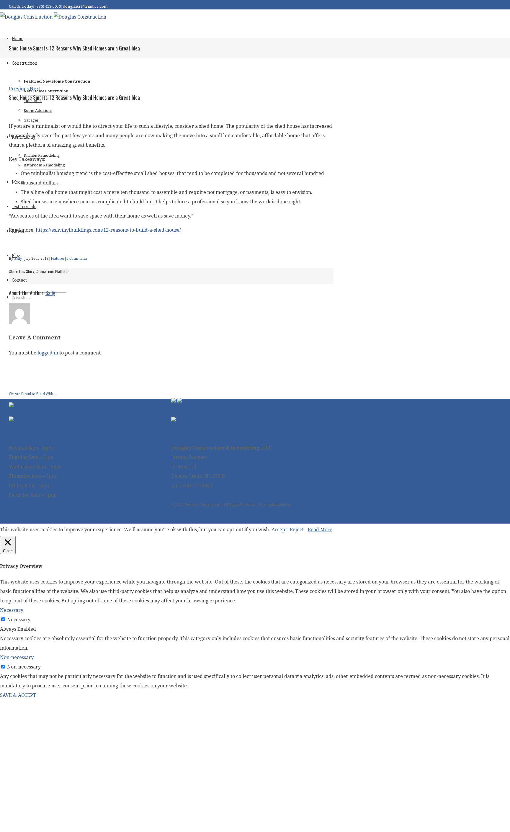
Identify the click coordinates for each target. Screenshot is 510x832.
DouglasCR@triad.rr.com (199, 495)
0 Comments (76, 258)
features (57, 258)
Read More (320, 529)
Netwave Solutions (307, 505)
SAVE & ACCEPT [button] (18, 695)
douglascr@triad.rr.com (85, 6)
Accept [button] (279, 529)
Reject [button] (297, 529)
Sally (18, 258)
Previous (19, 88)
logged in (47, 353)
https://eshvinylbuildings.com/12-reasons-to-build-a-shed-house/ (108, 230)
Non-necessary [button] (17, 657)
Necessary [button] (11, 610)
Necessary (18, 619)
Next (35, 88)
